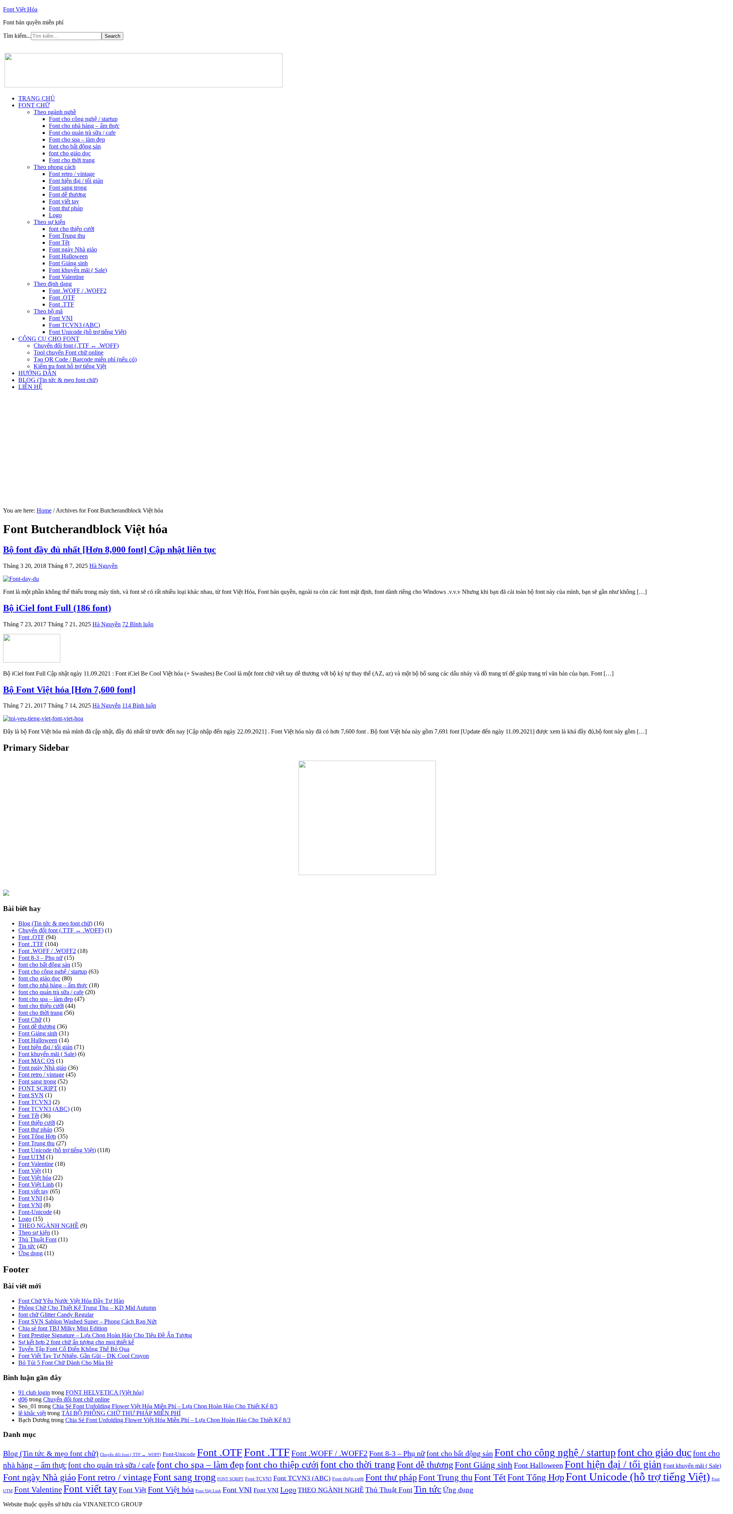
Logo (24, 1219)
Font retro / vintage (41, 1074)
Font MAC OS (36, 1061)
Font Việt (29, 1170)
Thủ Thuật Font (37, 1239)
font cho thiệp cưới (41, 1006)
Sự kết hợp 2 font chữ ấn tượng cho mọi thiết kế (76, 1342)
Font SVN (31, 1095)
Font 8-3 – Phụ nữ (40, 958)
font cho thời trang (40, 1012)
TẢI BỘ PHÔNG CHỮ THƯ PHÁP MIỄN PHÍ (121, 1413)
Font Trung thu (36, 1143)
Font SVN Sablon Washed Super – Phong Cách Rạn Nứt (87, 1321)
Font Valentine (35, 1164)
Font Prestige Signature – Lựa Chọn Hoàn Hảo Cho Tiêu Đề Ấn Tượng (105, 1335)
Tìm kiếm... (17, 35)
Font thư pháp (35, 1129)
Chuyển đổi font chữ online (76, 1399)
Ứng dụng (30, 1253)
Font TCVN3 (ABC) (43, 1109)
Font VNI (30, 1198)
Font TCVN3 (34, 1102)
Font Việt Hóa (20, 9)
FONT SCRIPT (37, 1088)
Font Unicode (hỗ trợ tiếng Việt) (57, 1150)
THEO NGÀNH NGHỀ (48, 1225)
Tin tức (27, 1246)
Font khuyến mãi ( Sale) (47, 1054)
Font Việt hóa (34, 1177)
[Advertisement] (366, 450)
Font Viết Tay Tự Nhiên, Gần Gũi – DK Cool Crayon (83, 1356)
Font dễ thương (36, 1026)
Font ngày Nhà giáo (42, 1067)
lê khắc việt (32, 1413)
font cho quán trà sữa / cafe (51, 992)
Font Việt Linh (36, 1184)
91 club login (34, 1392)
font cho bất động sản (44, 964)
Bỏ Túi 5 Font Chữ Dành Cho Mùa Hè (65, 1362)
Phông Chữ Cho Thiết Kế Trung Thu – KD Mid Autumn (87, 1307)
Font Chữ (30, 1019)
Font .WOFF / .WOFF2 (47, 951)
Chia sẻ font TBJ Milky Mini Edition (62, 1328)
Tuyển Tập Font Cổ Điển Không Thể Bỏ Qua (73, 1349)
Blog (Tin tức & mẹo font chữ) (55, 923)
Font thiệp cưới (36, 1122)
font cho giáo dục (39, 978)
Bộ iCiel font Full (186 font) (57, 608)
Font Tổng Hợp (37, 1136)
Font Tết (28, 1116)
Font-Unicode (35, 1212)
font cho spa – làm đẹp (45, 999)
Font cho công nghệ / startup (52, 971)
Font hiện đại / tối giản (45, 1047)
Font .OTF (31, 937)
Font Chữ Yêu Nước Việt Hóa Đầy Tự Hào (71, 1301)
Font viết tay (33, 1191)
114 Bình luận (139, 705)
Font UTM (31, 1157)
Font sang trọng (37, 1081)
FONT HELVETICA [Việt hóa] (105, 1392)
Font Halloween (37, 1040)
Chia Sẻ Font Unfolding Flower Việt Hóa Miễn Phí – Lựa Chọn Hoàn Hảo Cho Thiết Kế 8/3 (165, 1406)
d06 (22, 1399)
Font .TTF (31, 944)
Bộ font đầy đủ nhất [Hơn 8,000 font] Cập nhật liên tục (109, 550)
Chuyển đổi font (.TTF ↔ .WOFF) (60, 930)
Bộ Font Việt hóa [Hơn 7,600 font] (69, 690)
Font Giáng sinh (37, 1033)
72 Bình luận (137, 624)
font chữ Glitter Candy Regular (56, 1314)
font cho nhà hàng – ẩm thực (52, 985)
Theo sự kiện (34, 1232)
